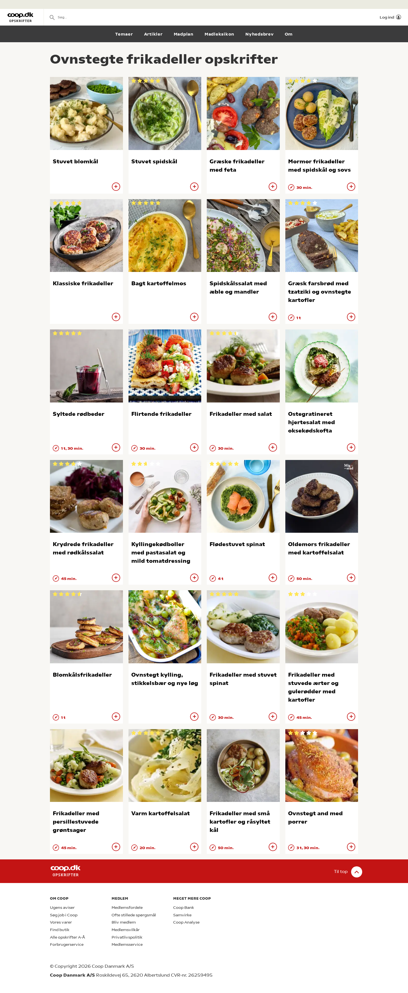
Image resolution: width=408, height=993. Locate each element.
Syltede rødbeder (78, 414)
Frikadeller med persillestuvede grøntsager (76, 821)
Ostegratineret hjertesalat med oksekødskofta (311, 422)
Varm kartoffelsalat (160, 813)
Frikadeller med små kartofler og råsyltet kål (240, 821)
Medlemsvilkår (126, 929)
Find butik (59, 929)
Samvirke (182, 915)
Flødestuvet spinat (237, 544)
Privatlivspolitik (127, 937)
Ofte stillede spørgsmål (134, 915)
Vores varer (61, 922)
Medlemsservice (127, 944)
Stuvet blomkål (75, 161)
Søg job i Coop (63, 915)
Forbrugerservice (67, 944)
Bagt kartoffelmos (158, 283)
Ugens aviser (62, 907)
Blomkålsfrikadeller (82, 675)
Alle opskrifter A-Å (67, 937)
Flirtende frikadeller (161, 414)
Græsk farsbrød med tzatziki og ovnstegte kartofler (319, 291)
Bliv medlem (124, 922)
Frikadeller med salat (241, 414)
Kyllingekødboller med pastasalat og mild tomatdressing (160, 552)
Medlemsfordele (127, 907)
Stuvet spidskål (154, 161)
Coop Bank (183, 907)
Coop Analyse (186, 922)
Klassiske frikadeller (83, 283)
